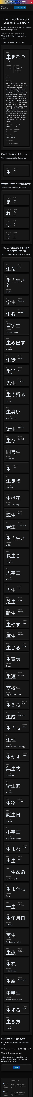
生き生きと (15, 282)
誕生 (11, 515)
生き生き (15, 538)
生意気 (13, 659)
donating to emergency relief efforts (16, 3)
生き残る (15, 394)
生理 (11, 739)
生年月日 (15, 917)
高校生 (13, 687)
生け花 (13, 497)
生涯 (11, 676)
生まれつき (15, 58)
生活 (11, 371)
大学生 (13, 572)
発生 (11, 526)
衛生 (11, 428)
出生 (11, 860)
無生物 (13, 768)
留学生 (13, 325)
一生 (11, 906)
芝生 (11, 601)
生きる (13, 728)
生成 (11, 716)
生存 (11, 440)
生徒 (11, 359)
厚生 (11, 636)
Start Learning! (20, 8)
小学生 (13, 831)
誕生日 (13, 814)
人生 (11, 589)
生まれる (15, 889)
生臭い (13, 411)
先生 (11, 382)
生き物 (13, 480)
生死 (11, 963)
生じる (13, 647)
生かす (13, 756)
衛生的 (13, 785)
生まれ (13, 848)
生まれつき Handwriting (12, 143)
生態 (11, 952)
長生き (13, 555)
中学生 (13, 992)
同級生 (13, 451)
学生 (11, 302)
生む (11, 313)
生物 (11, 802)
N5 (16, 126)
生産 (11, 981)
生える (13, 705)
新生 (11, 612)
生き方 (13, 1021)
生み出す (15, 342)
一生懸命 (15, 871)
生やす (13, 624)
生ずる (13, 1009)
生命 (11, 268)
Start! (16, 1067)
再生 (11, 935)
